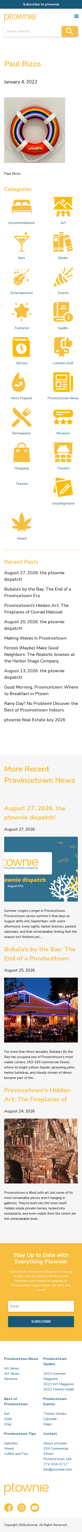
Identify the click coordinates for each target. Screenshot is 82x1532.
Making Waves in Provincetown (35, 638)
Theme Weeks (54, 1413)
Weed (21, 538)
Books (63, 258)
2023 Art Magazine (58, 1384)
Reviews (63, 433)
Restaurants (21, 433)
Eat (7, 1413)
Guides (63, 328)
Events (63, 293)
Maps (47, 1424)
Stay (7, 1424)
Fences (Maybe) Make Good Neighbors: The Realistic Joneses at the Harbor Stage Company (39, 654)
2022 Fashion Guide (58, 1389)
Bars (21, 258)
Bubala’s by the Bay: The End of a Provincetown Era (37, 592)
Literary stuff (63, 363)
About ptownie (55, 1443)
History (21, 363)
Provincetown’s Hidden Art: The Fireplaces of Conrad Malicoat (36, 609)
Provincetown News (63, 398)
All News (11, 1368)
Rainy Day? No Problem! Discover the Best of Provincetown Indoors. (41, 707)
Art (63, 222)
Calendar (50, 1419)
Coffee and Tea (16, 1453)
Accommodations (21, 222)
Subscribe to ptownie (41, 4)
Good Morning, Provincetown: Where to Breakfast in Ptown (41, 690)
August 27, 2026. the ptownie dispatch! (34, 576)
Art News (11, 1373)
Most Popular (21, 398)
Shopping (21, 468)
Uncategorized (63, 503)
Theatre (63, 468)
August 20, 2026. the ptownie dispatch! (34, 625)
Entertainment (21, 293)
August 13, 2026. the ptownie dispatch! (34, 674)
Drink (8, 1419)
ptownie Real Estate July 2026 (34, 720)
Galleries (11, 1443)
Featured (22, 328)
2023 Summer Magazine (54, 1376)
